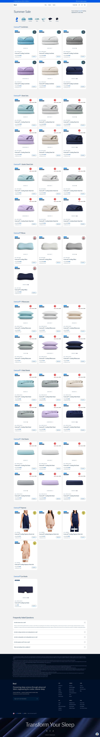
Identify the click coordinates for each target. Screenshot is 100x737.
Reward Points (71, 689)
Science (81, 685)
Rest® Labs (82, 687)
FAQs (59, 704)
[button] (22, 1)
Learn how (84, 1)
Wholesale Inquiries (72, 704)
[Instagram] (47, 731)
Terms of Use (82, 702)
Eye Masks (60, 692)
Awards (70, 696)
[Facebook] (50, 731)
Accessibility (82, 706)
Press (70, 694)
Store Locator (60, 696)
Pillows (59, 689)
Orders (59, 702)
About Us (70, 685)
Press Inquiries (71, 706)
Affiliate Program (72, 708)
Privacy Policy (82, 704)
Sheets (59, 687)
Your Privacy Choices (83, 708)
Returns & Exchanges (61, 706)
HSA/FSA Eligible (72, 687)
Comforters (60, 685)
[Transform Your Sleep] (18, 5)
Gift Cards (60, 694)
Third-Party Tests (83, 689)
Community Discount (72, 692)
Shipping (59, 708)
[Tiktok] (53, 731)
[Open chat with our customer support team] (97, 734)
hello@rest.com (71, 702)
